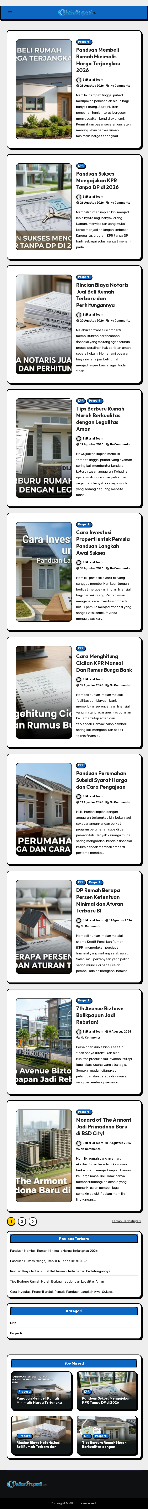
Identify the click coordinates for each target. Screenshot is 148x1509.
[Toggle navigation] (10, 12)
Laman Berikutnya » (126, 1221)
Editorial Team (93, 79)
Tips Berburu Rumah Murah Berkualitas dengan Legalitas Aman (100, 418)
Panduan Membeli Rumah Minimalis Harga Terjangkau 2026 (98, 59)
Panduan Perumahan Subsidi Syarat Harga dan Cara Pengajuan (101, 780)
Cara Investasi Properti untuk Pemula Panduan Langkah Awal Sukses (103, 542)
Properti (84, 42)
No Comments (120, 85)
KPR (81, 165)
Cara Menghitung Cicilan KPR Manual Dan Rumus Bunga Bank (104, 663)
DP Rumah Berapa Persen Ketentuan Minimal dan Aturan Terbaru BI (99, 900)
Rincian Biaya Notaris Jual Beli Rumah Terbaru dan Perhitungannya (102, 295)
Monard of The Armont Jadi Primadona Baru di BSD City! (103, 1126)
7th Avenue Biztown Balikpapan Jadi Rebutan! (100, 1015)
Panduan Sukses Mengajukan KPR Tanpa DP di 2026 (97, 180)
